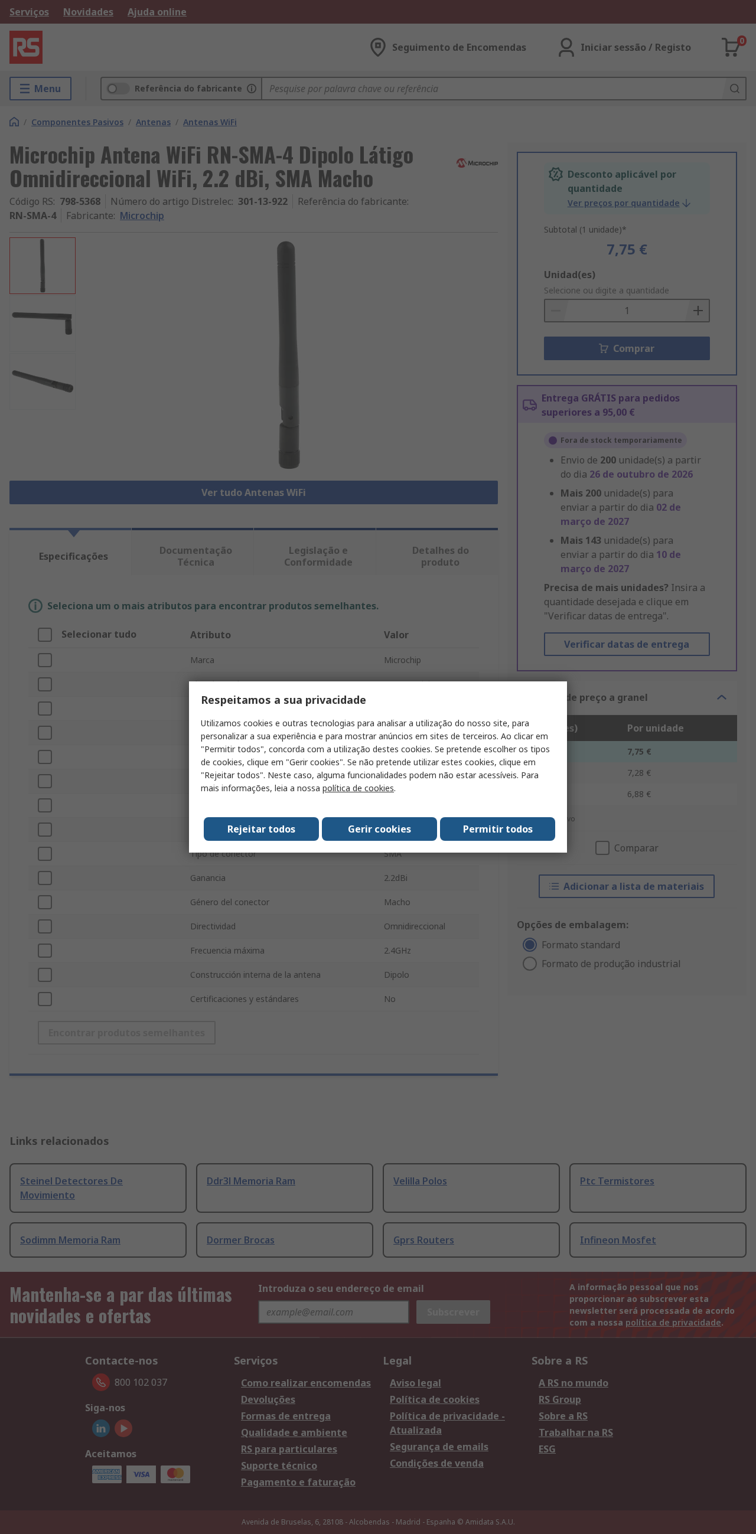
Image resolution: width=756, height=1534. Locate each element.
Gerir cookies (379, 829)
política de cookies (358, 788)
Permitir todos (498, 829)
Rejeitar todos (261, 829)
